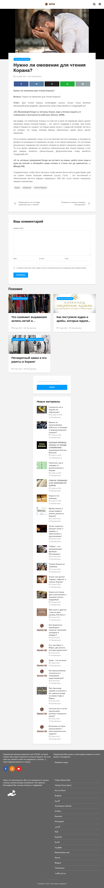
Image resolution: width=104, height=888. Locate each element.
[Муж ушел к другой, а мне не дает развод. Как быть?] (42, 612)
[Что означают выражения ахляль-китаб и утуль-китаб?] (29, 303)
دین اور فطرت (60, 873)
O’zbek (58, 811)
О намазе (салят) (19, 339)
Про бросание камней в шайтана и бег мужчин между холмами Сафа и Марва (58, 693)
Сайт (66, 258)
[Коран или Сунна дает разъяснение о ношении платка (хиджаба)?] (42, 594)
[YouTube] (18, 768)
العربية (57, 801)
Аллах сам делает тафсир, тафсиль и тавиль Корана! (57, 579)
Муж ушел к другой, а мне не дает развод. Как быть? (58, 612)
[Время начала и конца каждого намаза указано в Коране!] (42, 511)
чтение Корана (40, 188)
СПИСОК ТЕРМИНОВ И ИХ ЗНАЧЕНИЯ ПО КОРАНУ (58, 483)
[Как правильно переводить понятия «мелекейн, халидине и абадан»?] (42, 627)
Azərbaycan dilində (63, 806)
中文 (56, 832)
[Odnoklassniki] (12, 768)
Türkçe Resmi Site (62, 780)
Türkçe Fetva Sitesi (63, 785)
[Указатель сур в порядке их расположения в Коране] (42, 465)
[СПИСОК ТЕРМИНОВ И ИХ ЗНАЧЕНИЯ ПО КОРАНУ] (42, 483)
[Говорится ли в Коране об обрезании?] (42, 410)
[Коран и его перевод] (42, 498)
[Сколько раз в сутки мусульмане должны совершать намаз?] (42, 711)
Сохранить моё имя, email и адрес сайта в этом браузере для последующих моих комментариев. (51, 268)
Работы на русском (22, 59)
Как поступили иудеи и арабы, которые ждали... (73, 318)
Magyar (58, 863)
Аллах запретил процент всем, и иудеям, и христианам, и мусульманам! (56, 531)
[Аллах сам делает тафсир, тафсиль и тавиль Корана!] (42, 579)
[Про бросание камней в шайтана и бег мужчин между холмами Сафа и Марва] (42, 691)
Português (59, 821)
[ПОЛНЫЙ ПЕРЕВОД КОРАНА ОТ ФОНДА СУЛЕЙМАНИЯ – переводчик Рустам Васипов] (42, 445)
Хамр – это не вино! (58, 660)
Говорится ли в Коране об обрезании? (56, 409)
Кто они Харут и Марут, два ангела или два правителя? (58, 647)
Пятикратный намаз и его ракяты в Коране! (29, 359)
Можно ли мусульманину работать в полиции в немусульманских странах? (58, 427)
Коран (17, 188)
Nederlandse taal (62, 852)
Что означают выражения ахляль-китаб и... (29, 318)
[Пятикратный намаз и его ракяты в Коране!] (29, 344)
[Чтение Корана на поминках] (42, 566)
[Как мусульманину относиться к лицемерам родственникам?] (42, 673)
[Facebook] (5, 768)
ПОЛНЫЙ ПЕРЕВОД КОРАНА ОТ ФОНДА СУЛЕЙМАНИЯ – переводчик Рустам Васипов (57, 448)
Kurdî (57, 842)
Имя (15, 258)
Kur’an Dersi (60, 790)
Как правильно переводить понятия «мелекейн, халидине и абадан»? (58, 630)
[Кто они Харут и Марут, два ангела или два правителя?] (42, 647)
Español (58, 837)
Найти (52, 387)
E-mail (42, 258)
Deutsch (58, 816)
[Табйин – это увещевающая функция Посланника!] (42, 549)
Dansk (57, 858)
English (58, 796)
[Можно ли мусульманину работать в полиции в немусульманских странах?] (42, 425)
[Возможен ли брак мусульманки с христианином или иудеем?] (42, 729)
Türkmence (59, 868)
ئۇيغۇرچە (58, 847)
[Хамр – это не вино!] (42, 663)
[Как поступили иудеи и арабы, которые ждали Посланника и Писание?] (75, 303)
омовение (27, 188)
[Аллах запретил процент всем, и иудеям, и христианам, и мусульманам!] (42, 529)
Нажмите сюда (61, 762)
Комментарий (18, 228)
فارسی (57, 827)
